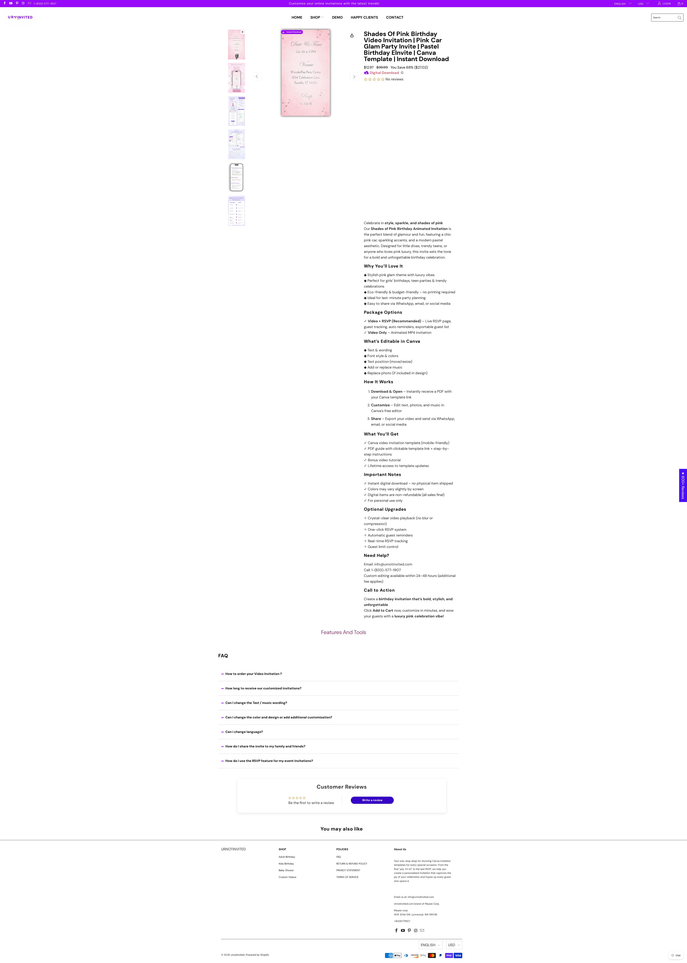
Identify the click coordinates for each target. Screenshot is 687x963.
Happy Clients (364, 17)
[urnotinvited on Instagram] (23, 3)
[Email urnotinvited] (29, 3)
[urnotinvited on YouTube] (11, 3)
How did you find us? (379, 185)
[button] (374, 79)
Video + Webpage (417, 99)
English (620, 3)
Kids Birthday (286, 863)
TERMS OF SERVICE (347, 877)
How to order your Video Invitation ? (253, 674)
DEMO (337, 17)
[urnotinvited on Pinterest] (17, 3)
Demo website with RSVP (399, 177)
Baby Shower (286, 870)
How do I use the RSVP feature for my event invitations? (269, 761)
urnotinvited (238, 954)
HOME (297, 17)
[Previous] (258, 76)
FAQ (338, 856)
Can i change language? (244, 732)
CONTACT (394, 17)
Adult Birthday (287, 856)
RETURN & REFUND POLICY (351, 863)
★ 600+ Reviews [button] (683, 485)
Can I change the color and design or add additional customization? (278, 717)
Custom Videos (287, 877)
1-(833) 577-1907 (45, 3)
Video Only (382, 100)
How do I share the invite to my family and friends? (265, 746)
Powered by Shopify (257, 954)
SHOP (315, 17)
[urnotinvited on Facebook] (4, 3)
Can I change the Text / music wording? (256, 703)
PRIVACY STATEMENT (348, 870)
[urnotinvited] (20, 17)
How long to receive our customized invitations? (263, 688)
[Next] (354, 76)
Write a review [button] (372, 800)
